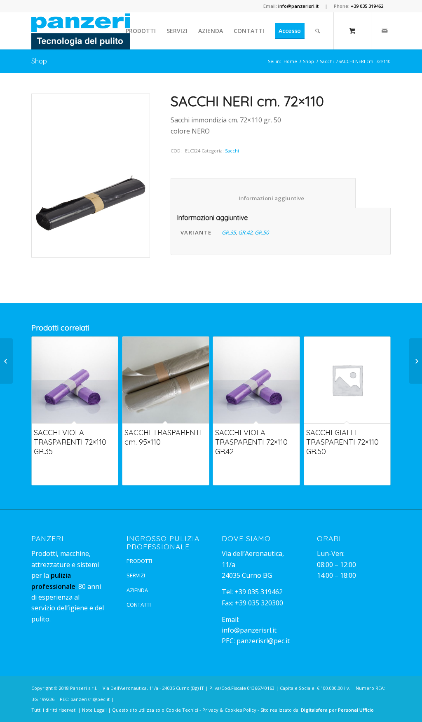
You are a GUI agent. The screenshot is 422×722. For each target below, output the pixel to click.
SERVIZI (136, 575)
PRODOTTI (139, 561)
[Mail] (384, 30)
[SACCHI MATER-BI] (6, 361)
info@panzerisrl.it (249, 630)
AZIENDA (137, 590)
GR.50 (262, 232)
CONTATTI (139, 604)
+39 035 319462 (258, 591)
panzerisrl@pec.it (263, 640)
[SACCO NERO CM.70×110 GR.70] (415, 361)
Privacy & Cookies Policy (229, 710)
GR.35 (229, 232)
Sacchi (327, 61)
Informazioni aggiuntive (263, 198)
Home (290, 61)
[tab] (263, 193)
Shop (39, 61)
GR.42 (245, 232)
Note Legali (94, 710)
